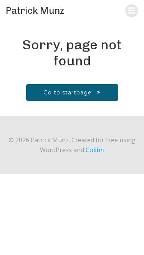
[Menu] (131, 10)
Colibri (95, 150)
